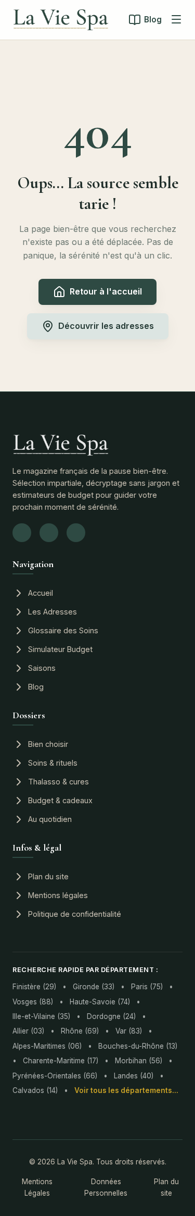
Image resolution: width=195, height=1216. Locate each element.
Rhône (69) (80, 1031)
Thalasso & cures (58, 781)
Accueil (40, 592)
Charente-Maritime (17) (60, 1061)
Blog (153, 19)
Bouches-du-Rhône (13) (137, 1046)
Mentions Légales (37, 1187)
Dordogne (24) (111, 1016)
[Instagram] (21, 532)
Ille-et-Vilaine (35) (41, 1016)
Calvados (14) (35, 1090)
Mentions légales (58, 895)
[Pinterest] (76, 532)
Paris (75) (147, 986)
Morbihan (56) (138, 1061)
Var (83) (128, 1031)
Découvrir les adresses (106, 326)
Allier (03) (28, 1031)
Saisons (42, 668)
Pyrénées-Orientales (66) (54, 1076)
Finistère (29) (34, 986)
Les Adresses (52, 611)
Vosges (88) (32, 1002)
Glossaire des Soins (63, 630)
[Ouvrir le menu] (176, 20)
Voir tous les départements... (126, 1090)
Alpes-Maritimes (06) (47, 1046)
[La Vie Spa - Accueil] (60, 19)
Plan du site (48, 876)
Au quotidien (50, 819)
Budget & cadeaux (60, 800)
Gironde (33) (93, 986)
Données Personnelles (105, 1187)
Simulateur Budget (60, 649)
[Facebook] (49, 532)
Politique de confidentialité (74, 914)
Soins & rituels (52, 762)
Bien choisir (48, 744)
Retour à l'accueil (106, 291)
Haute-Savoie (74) (100, 1002)
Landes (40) (133, 1076)
